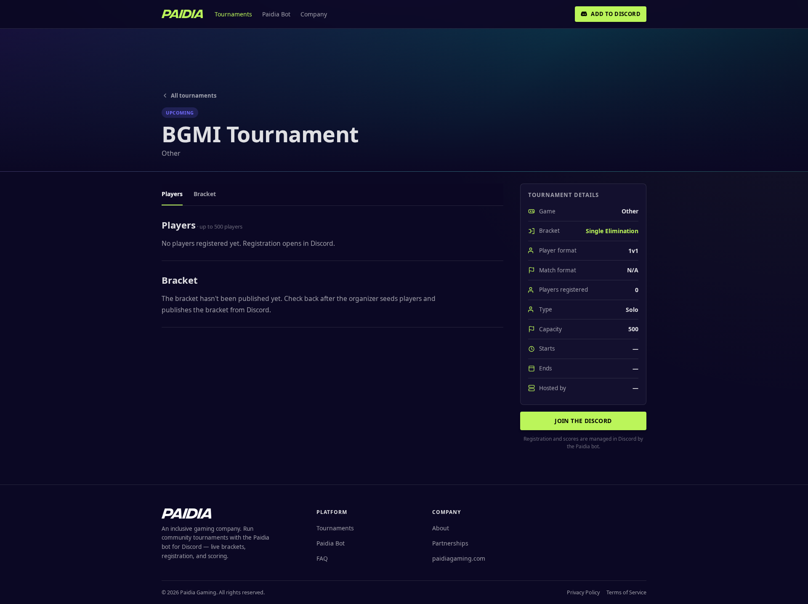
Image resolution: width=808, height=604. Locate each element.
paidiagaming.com (458, 558)
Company (313, 14)
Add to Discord (616, 14)
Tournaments (233, 14)
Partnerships (450, 543)
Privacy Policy (583, 592)
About (440, 528)
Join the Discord (583, 421)
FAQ (322, 558)
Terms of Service (626, 592)
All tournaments (193, 95)
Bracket (205, 194)
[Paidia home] (182, 14)
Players (172, 194)
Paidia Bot (276, 14)
